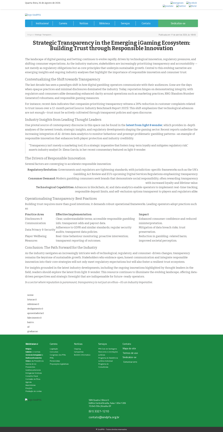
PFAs (52, 357)
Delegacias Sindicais (33, 373)
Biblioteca (104, 23)
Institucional (42, 23)
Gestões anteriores (33, 370)
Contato (146, 23)
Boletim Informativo (82, 354)
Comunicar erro (130, 361)
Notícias (83, 23)
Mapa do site (129, 348)
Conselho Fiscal (31, 376)
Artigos (30, 34)
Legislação (54, 348)
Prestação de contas (33, 391)
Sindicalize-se (178, 23)
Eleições (28, 388)
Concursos (54, 351)
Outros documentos (33, 357)
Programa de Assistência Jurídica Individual (108, 359)
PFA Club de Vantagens (107, 348)
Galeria (28, 351)
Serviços (125, 23)
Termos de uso (130, 353)
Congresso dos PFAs (58, 354)
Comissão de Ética (32, 379)
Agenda (28, 382)
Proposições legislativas (59, 363)
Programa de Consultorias (103, 365)
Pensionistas (55, 360)
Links (27, 360)
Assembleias (30, 385)
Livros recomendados (34, 354)
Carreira (63, 23)
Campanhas (78, 351)
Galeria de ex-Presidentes (31, 365)
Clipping (77, 348)
